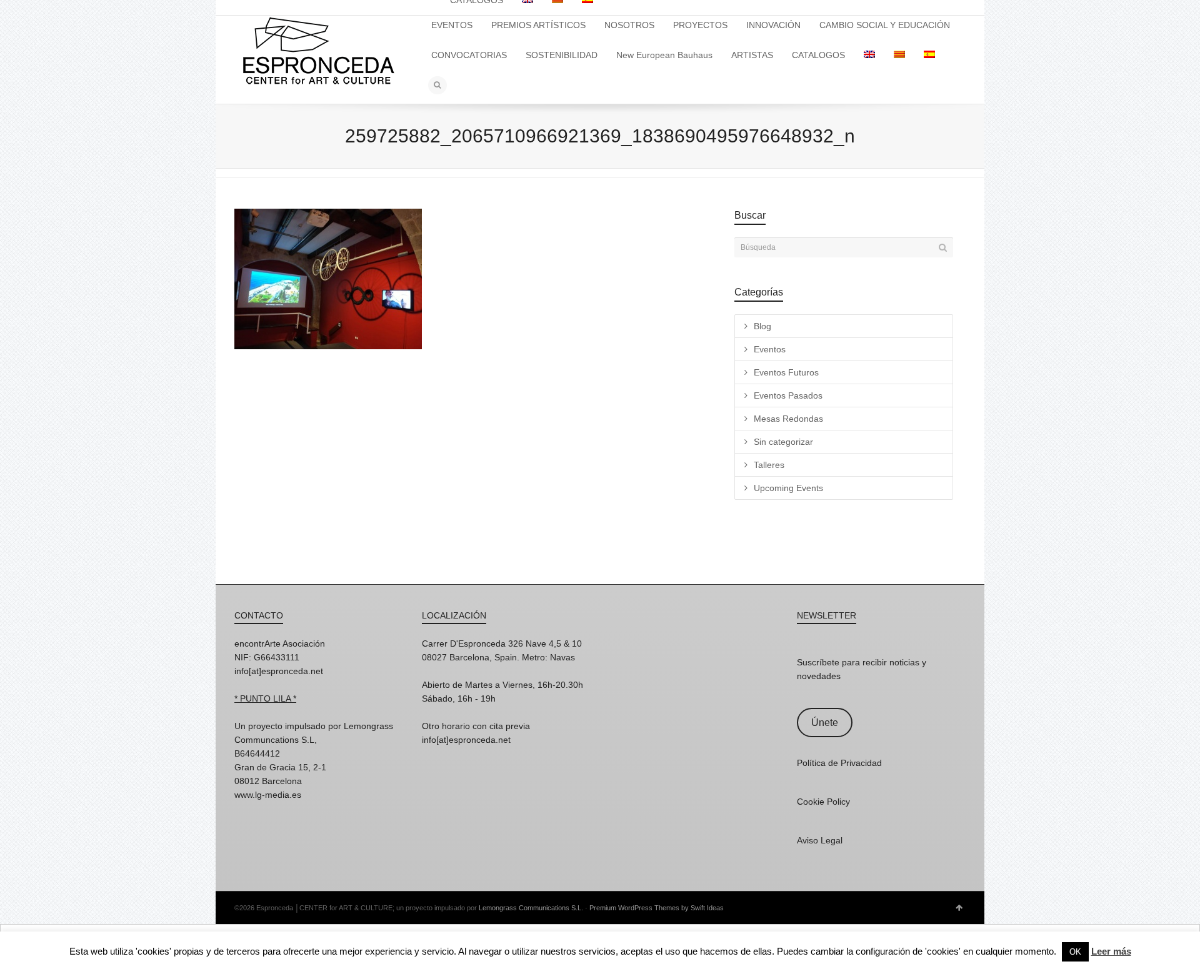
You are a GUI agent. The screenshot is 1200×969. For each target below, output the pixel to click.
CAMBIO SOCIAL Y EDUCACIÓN (884, 25)
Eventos (770, 349)
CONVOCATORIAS (469, 55)
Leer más (1111, 951)
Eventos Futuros (786, 372)
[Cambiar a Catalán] (899, 55)
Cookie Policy (823, 802)
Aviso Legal (819, 840)
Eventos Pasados (788, 395)
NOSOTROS (629, 25)
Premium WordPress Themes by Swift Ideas (656, 908)
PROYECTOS (700, 25)
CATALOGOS (818, 55)
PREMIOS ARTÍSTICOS (538, 25)
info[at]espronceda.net (278, 671)
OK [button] (1075, 952)
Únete (824, 722)
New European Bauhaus (664, 55)
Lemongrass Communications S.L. (531, 908)
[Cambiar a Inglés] (869, 55)
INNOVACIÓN (773, 25)
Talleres (769, 465)
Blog (762, 326)
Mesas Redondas (788, 419)
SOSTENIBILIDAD (562, 55)
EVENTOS (451, 25)
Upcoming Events (788, 488)
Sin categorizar (783, 442)
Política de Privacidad (839, 763)
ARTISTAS (752, 55)
